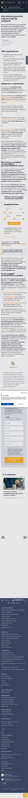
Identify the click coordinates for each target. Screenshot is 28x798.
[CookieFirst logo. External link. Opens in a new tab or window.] (1, 394)
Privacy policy (23, 392)
